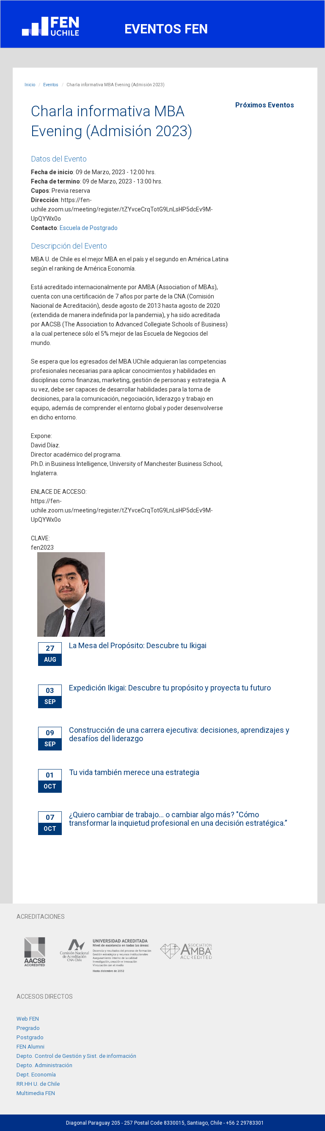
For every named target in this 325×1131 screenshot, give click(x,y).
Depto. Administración (44, 1065)
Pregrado (28, 1028)
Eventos (50, 84)
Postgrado (30, 1037)
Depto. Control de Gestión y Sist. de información (76, 1056)
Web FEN (28, 1019)
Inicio (30, 84)
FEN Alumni (30, 1046)
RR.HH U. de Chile (38, 1084)
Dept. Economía (36, 1074)
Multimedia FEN (36, 1093)
